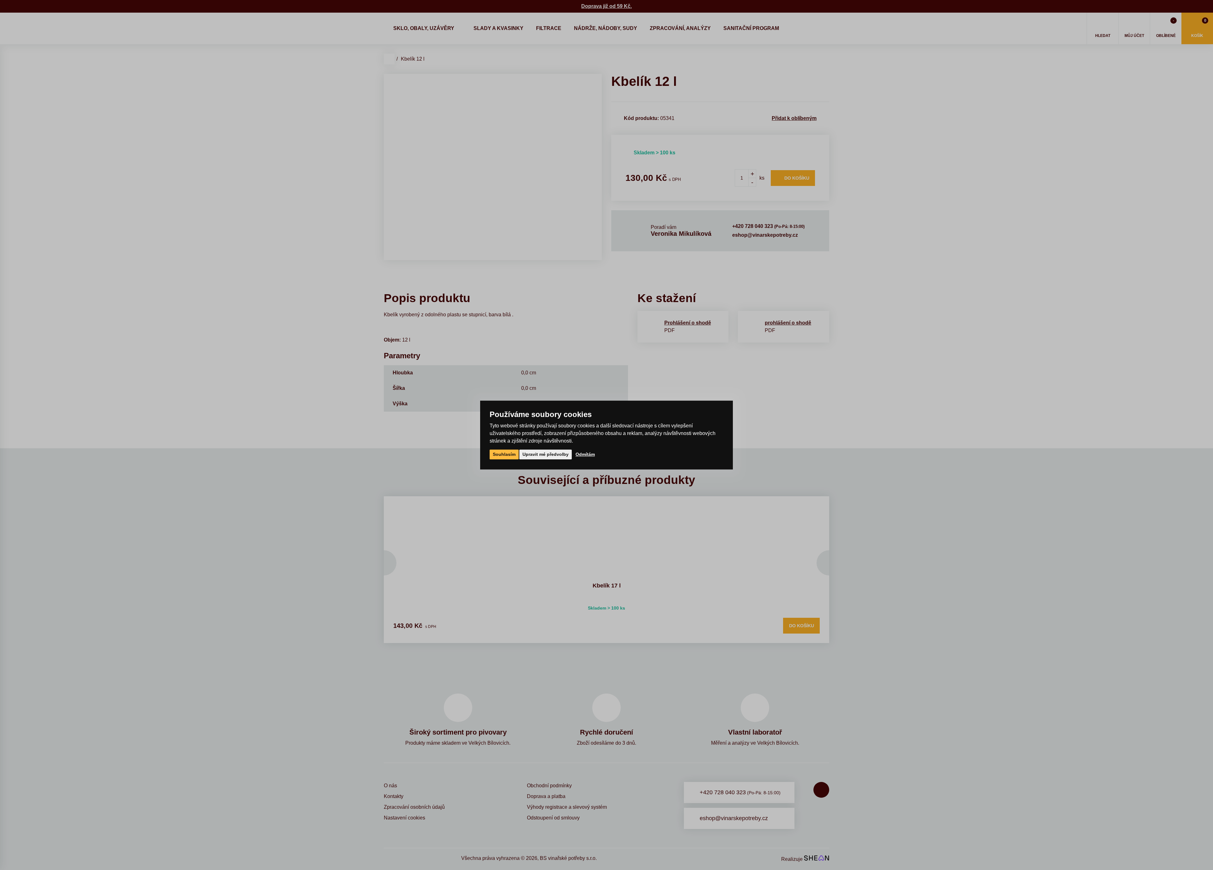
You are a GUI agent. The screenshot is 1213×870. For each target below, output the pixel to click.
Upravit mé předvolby (545, 454)
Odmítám (585, 454)
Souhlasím (504, 454)
